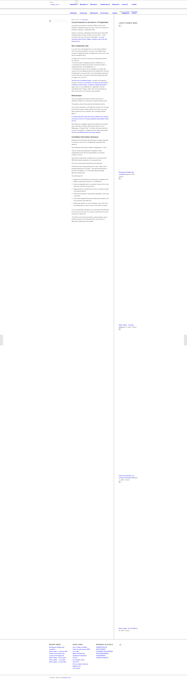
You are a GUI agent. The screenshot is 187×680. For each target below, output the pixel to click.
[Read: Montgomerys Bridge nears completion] (120, 26)
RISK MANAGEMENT (102, 653)
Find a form (76, 662)
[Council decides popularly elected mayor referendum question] (1, 340)
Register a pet (77, 666)
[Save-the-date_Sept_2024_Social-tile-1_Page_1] (58, 29)
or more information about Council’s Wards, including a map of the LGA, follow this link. (89, 39)
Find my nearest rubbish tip (80, 664)
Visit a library (76, 668)
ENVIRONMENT (100, 655)
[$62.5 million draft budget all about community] (185, 340)
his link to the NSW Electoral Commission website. (86, 132)
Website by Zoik (67, 677)
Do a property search (78, 660)
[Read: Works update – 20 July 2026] (120, 482)
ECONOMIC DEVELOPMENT (104, 651)
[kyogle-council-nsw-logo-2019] (54, 4)
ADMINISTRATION (101, 647)
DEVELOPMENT (101, 649)
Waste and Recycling (79, 653)
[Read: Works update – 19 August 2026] (120, 179)
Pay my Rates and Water (80, 647)
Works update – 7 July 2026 (57, 660)
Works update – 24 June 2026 (57, 662)
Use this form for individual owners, (82, 80)
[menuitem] (74, 4)
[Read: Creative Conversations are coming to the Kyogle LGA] (120, 329)
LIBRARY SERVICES (102, 658)
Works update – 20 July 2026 (127, 628)
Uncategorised (84, 19)
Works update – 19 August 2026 (58, 651)
